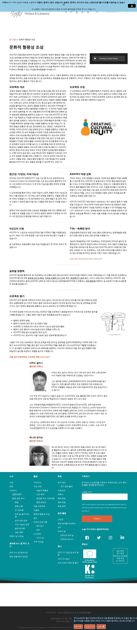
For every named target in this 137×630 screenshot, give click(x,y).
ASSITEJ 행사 (64, 559)
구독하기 (86, 476)
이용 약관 (120, 558)
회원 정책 (62, 506)
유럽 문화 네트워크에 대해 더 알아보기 (86, 259)
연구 (59, 527)
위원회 (36, 510)
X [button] (134, 2)
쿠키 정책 (120, 553)
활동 (15, 39)
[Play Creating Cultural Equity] (95, 58)
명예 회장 (62, 498)
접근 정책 (120, 551)
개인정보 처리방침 (120, 556)
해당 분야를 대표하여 (67, 523)
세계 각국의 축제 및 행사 (68, 563)
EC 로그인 (120, 561)
